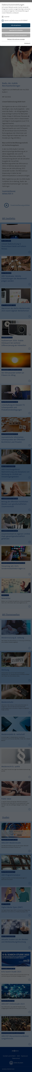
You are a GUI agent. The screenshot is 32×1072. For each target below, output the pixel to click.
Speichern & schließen (16, 30)
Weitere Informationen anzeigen (16, 39)
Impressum (27, 43)
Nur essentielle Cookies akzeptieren (16, 35)
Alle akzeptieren (16, 25)
